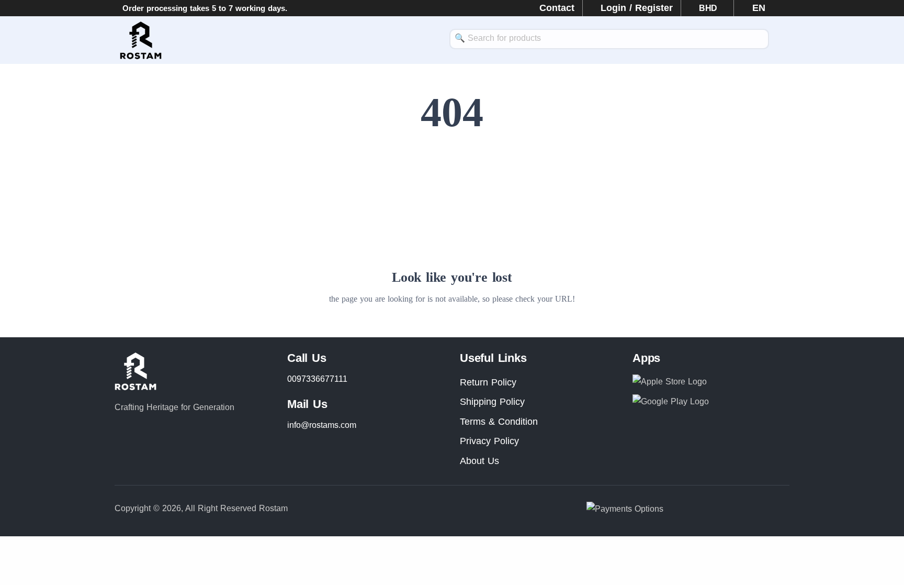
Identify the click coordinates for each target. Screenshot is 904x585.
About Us (479, 461)
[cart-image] (784, 40)
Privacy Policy (489, 441)
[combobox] (609, 39)
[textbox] (609, 38)
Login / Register (637, 8)
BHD (709, 8)
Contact (556, 8)
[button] (754, 8)
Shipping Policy (492, 401)
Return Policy (488, 382)
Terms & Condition (499, 421)
